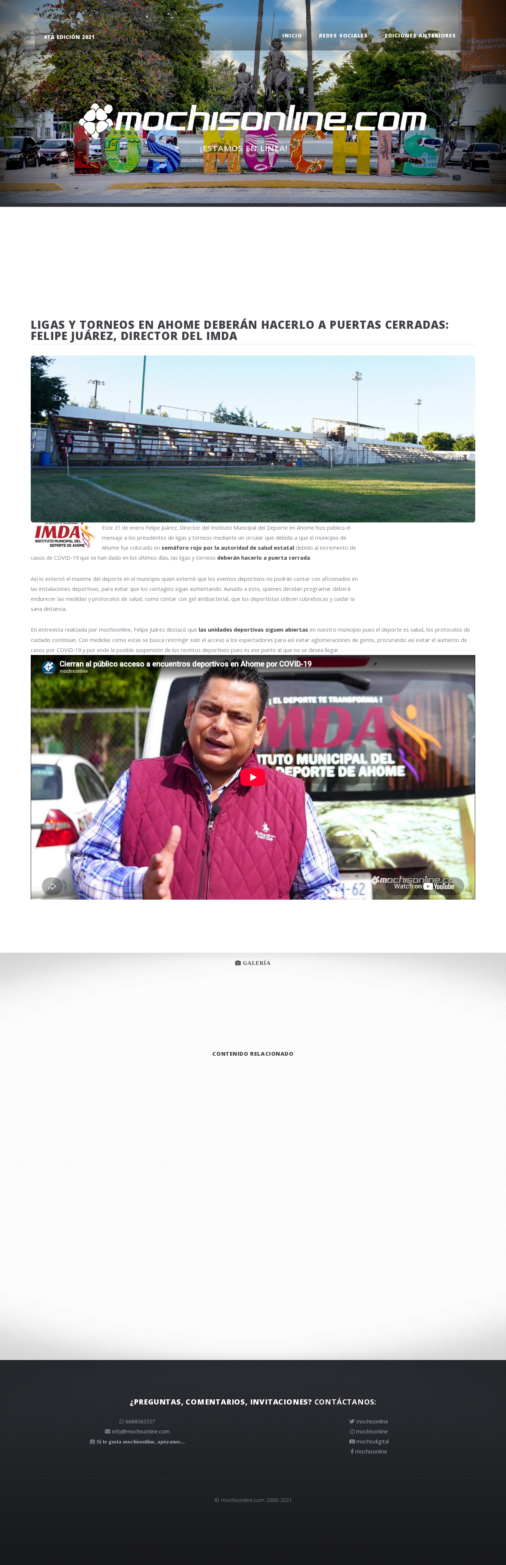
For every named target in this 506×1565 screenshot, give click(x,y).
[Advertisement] (253, 259)
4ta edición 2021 (69, 36)
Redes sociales (343, 35)
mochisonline (372, 1421)
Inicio (292, 35)
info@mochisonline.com (141, 1431)
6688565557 (140, 1421)
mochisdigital (372, 1441)
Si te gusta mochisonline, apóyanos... (141, 1441)
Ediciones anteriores (420, 35)
